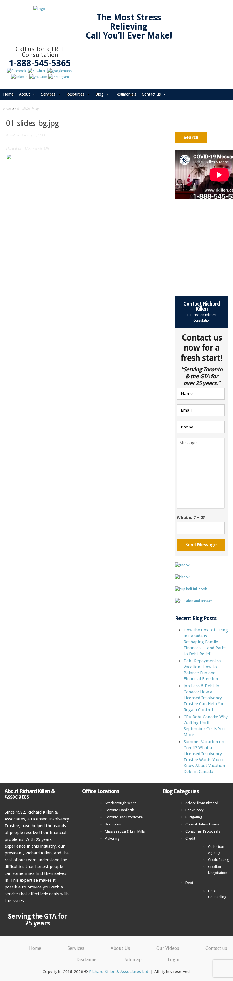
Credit (190, 838)
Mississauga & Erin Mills (125, 831)
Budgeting (193, 817)
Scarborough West (120, 803)
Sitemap (133, 959)
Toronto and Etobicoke (124, 817)
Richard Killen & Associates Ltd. (119, 971)
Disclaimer (87, 959)
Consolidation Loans (202, 824)
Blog (99, 94)
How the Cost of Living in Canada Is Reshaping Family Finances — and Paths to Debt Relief (206, 641)
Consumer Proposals (202, 831)
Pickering (112, 838)
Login (173, 959)
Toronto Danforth (119, 810)
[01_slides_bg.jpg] (48, 172)
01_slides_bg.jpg (28, 108)
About (24, 94)
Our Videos (167, 948)
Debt (189, 883)
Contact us (151, 94)
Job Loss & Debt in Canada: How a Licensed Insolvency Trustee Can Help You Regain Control (204, 697)
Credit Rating (218, 860)
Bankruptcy (194, 810)
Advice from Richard (201, 803)
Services (48, 94)
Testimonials (125, 94)
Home (8, 94)
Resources (75, 94)
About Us (120, 948)
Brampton (113, 824)
